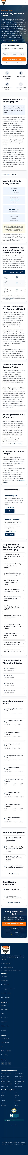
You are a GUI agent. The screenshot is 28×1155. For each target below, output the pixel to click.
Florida (2, 1095)
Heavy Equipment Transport (8, 989)
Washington (3, 1105)
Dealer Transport (5, 997)
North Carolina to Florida (6, 1083)
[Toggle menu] (25, 2)
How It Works (4, 1009)
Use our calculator (10, 298)
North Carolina (18, 1100)
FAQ (2, 1046)
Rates (2, 1013)
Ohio (16, 1098)
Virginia (16, 1105)
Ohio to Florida (18, 1083)
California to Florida (5, 1078)
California (3, 1093)
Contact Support (5, 1042)
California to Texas (5, 1076)
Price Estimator (5, 1017)
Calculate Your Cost (15, 59)
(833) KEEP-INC (15, 929)
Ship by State (4, 1022)
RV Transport (4, 980)
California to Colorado (19, 1081)
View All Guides (13, 873)
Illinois (2, 1098)
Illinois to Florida (4, 1086)
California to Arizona (5, 1081)
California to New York (6, 1073)
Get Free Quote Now (15, 924)
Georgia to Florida (18, 1086)
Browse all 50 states (13, 902)
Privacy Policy (4, 1055)
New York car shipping (16, 444)
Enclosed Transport (6, 993)
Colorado (17, 1103)
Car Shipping (4, 976)
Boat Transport (5, 985)
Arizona (2, 1103)
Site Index (3, 1030)
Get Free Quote (5, 1038)
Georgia (3, 1100)
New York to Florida (19, 1078)
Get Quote (9, 511)
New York (17, 1095)
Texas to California (19, 1076)
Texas (16, 1093)
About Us (3, 1005)
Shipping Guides (5, 1026)
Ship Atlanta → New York (10, 174)
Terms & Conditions (6, 1050)
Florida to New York (19, 1073)
